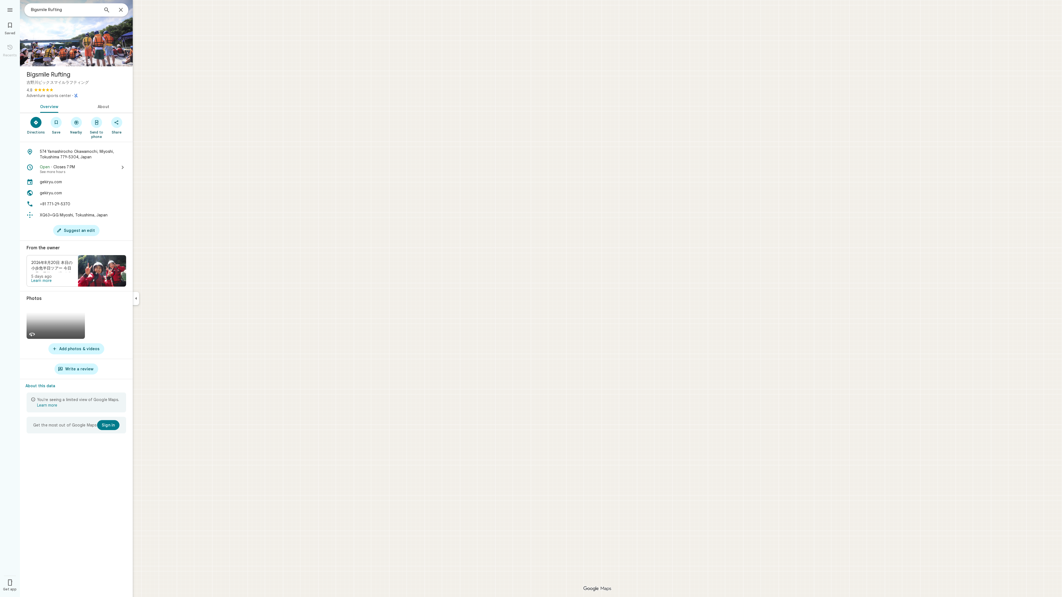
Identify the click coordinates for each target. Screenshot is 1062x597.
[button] (76, 271)
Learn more (41, 280)
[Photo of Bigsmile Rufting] (76, 33)
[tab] (48, 106)
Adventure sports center (49, 95)
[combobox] (65, 9)
